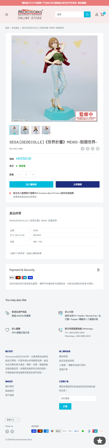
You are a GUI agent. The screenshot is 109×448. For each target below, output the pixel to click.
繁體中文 (10, 420)
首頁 (7, 28)
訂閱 (65, 406)
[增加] (33, 174)
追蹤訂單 (63, 369)
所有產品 (15, 28)
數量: (11, 174)
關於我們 (9, 386)
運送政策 (63, 356)
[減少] (19, 174)
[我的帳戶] (96, 14)
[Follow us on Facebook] (7, 431)
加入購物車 (31, 184)
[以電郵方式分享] (98, 148)
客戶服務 (9, 395)
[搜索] (87, 14)
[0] (102, 14)
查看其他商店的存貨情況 (25, 196)
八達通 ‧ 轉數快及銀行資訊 (72, 365)
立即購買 (77, 184)
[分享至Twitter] (93, 148)
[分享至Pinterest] (87, 148)
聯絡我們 (9, 390)
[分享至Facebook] (82, 148)
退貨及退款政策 (66, 360)
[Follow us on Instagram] (12, 431)
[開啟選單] (6, 14)
